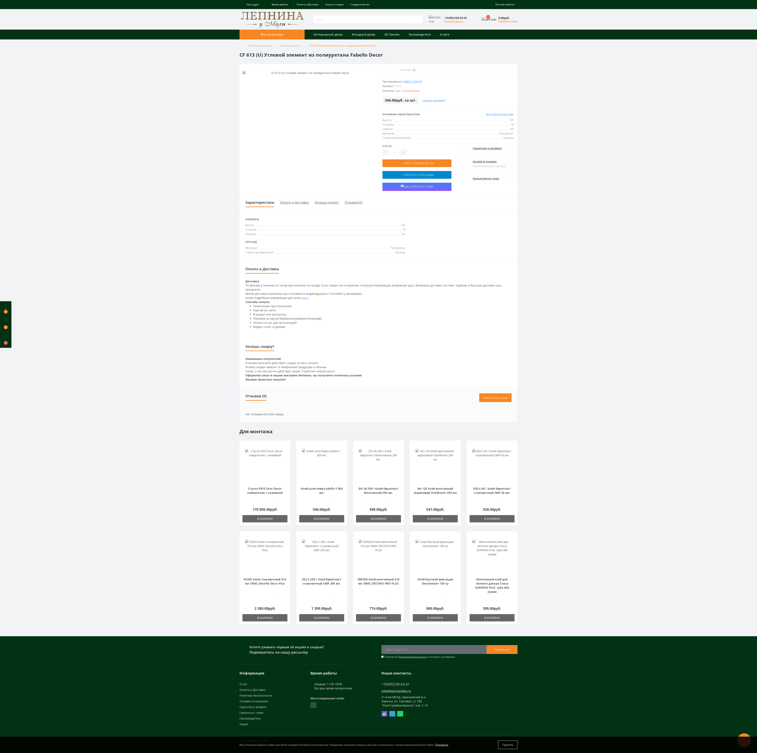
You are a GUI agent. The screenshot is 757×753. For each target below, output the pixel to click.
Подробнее (441, 744)
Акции (244, 724)
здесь (305, 298)
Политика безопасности (412, 657)
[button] (252, 4)
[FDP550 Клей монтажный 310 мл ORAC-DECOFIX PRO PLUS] (378, 556)
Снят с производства (418, 163)
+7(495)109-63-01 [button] (396, 684)
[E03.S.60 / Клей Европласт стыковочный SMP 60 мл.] (492, 465)
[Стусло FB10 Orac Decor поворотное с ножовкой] (265, 465)
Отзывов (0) (354, 202)
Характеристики (259, 202)
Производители (420, 34)
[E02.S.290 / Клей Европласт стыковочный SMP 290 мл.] (321, 556)
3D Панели (392, 34)
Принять (507, 745)
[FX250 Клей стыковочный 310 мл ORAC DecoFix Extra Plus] (265, 556)
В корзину (265, 519)
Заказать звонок (453, 21)
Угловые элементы (291, 45)
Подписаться (502, 649)
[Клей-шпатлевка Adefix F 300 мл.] (321, 465)
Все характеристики (500, 114)
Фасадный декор (363, 34)
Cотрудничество (359, 4)
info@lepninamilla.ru (396, 691)
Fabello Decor (412, 81)
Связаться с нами (251, 713)
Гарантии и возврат (487, 148)
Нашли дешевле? (434, 100)
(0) (414, 70)
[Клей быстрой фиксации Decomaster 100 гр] (435, 556)
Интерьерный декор (328, 34)
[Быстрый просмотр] (285, 457)
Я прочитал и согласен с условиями (420, 657)
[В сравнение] (285, 451)
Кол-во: (387, 146)
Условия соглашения (254, 701)
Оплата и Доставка (308, 4)
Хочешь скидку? (327, 202)
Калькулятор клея (486, 178)
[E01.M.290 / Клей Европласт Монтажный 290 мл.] (378, 465)
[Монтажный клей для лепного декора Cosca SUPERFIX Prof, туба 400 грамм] (492, 556)
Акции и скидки (334, 4)
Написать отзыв (495, 398)
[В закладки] (286, 445)
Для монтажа (256, 431)
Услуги (444, 34)
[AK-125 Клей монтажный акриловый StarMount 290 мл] (435, 465)
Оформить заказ (507, 21)
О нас (243, 684)
